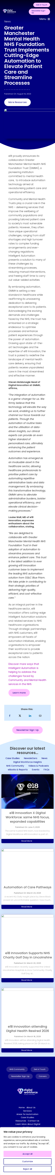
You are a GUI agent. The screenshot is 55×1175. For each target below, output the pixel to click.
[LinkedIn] (30, 716)
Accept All (27, 1154)
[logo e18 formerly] (9, 8)
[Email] (40, 716)
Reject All (27, 1169)
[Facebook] (9, 716)
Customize (27, 1161)
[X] (19, 716)
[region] (27, 1151)
